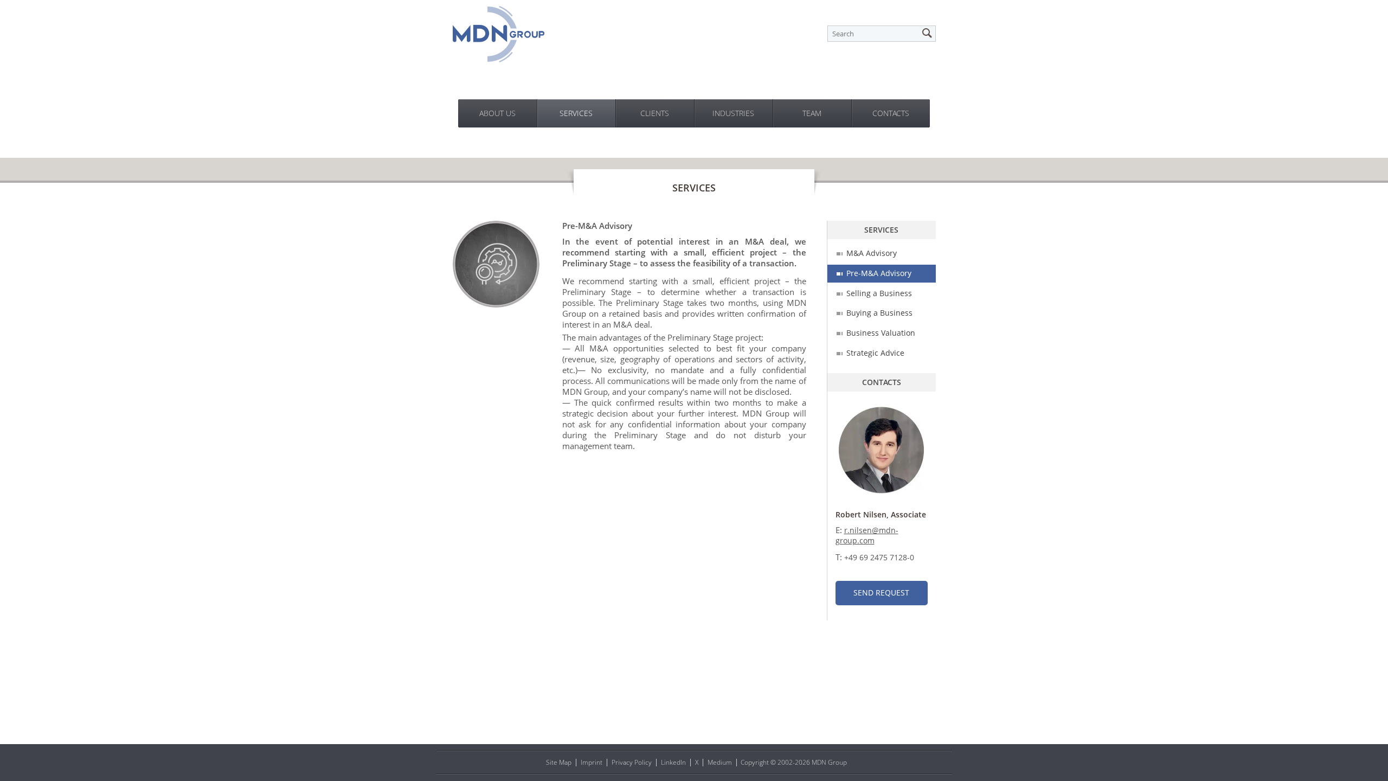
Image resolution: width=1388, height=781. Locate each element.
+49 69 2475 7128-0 (879, 557)
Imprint (591, 762)
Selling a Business (879, 293)
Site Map (558, 762)
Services (576, 113)
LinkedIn (673, 762)
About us (497, 113)
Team (811, 113)
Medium (720, 762)
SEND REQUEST (881, 592)
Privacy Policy (632, 762)
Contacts (890, 113)
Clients (654, 113)
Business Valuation (880, 333)
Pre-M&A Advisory (878, 273)
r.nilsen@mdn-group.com (867, 535)
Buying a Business (879, 313)
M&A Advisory (871, 253)
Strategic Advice (875, 353)
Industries (733, 113)
